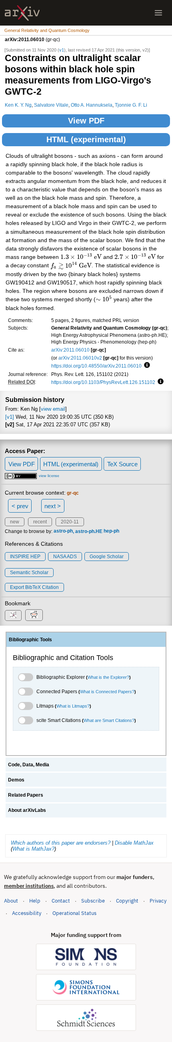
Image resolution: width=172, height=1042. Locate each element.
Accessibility (26, 913)
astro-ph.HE (88, 531)
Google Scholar (107, 556)
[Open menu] (158, 13)
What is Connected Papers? (107, 691)
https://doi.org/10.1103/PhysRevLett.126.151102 (103, 382)
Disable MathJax (134, 843)
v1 (61, 50)
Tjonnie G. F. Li (131, 104)
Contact (61, 900)
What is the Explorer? (108, 677)
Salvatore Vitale (51, 104)
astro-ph (63, 531)
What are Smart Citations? (109, 720)
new (14, 522)
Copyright (127, 900)
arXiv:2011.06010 (70, 349)
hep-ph (111, 531)
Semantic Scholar (29, 572)
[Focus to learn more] (146, 365)
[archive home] (22, 13)
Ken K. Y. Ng (18, 104)
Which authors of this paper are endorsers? (60, 843)
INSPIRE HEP (25, 556)
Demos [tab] (16, 780)
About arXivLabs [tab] (27, 810)
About (11, 900)
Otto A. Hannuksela (91, 104)
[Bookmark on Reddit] (34, 615)
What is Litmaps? (73, 706)
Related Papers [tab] (25, 795)
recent (40, 522)
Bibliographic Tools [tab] (30, 639)
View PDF (86, 120)
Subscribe (93, 900)
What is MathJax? (33, 849)
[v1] (9, 417)
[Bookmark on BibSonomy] (13, 615)
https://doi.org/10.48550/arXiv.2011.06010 (96, 365)
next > (52, 506)
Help (34, 900)
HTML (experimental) (86, 139)
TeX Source (122, 464)
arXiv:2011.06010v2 (80, 357)
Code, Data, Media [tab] (28, 764)
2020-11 (70, 522)
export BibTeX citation (34, 587)
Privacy (158, 900)
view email (53, 409)
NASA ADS (65, 556)
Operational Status (74, 913)
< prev (20, 506)
